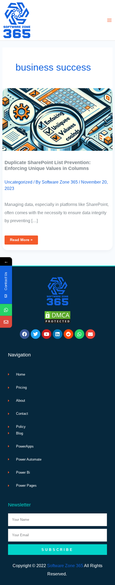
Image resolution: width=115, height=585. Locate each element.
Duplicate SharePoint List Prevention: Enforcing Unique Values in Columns (48, 165)
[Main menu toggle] (109, 20)
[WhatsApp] (6, 310)
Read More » (21, 238)
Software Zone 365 (65, 565)
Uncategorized (18, 182)
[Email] (6, 322)
